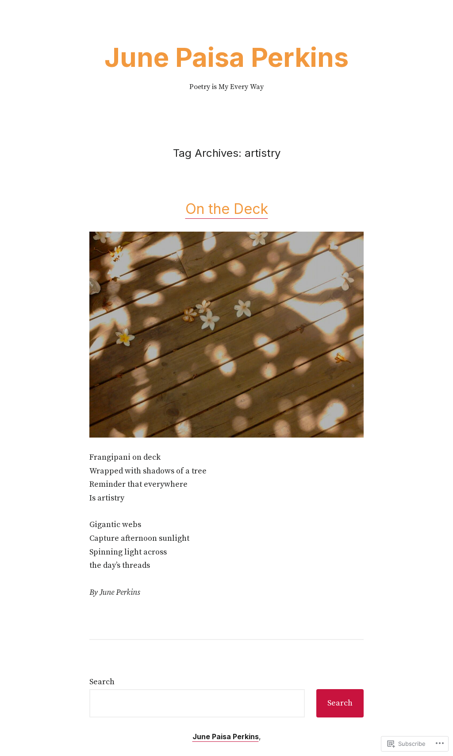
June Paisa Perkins (226, 57)
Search (102, 682)
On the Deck (226, 208)
